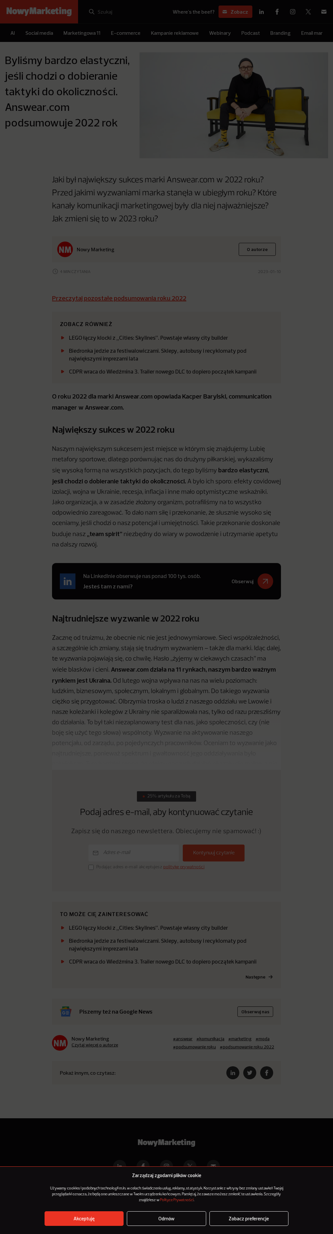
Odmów (166, 1218)
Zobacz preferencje (249, 1218)
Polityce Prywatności (176, 1200)
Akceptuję (84, 1218)
